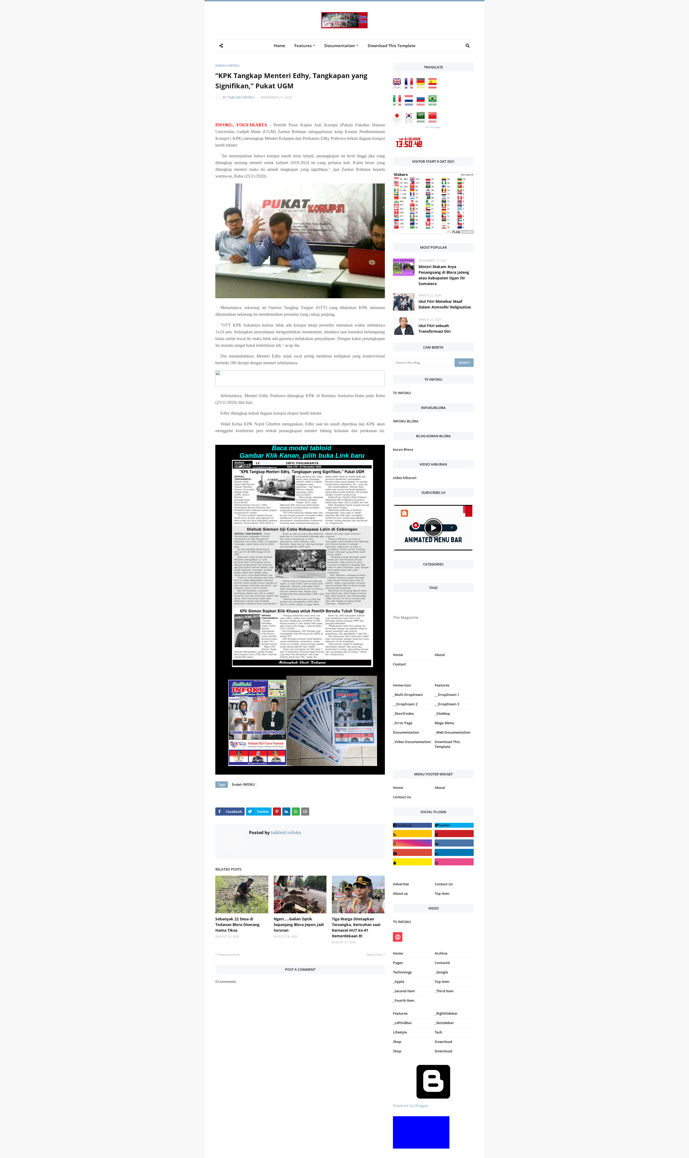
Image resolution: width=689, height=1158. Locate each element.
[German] (422, 87)
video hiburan (404, 477)
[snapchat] (412, 861)
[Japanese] (398, 121)
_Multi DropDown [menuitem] (408, 694)
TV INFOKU (402, 392)
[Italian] (398, 104)
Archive (441, 953)
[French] (410, 87)
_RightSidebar (446, 1013)
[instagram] (412, 760)
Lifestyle (400, 1032)
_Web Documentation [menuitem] (452, 732)
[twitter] (454, 825)
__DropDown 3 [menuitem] (447, 704)
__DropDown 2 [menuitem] (405, 704)
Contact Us (402, 797)
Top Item (442, 893)
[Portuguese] (433, 104)
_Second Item (404, 991)
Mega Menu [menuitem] (444, 722)
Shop (397, 1041)
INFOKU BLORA (406, 421)
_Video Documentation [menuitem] (412, 741)
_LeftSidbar (402, 1022)
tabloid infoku (240, 97)
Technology (402, 972)
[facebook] (412, 825)
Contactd (442, 962)
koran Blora (403, 449)
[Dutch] (410, 104)
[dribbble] (454, 861)
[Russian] (422, 104)
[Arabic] (422, 121)
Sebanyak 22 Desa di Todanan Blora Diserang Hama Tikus (237, 924)
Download (443, 1041)
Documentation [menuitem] (339, 45)
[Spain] (433, 87)
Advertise (401, 884)
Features (400, 1013)
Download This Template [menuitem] (392, 45)
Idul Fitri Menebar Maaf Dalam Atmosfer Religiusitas (445, 304)
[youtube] (412, 852)
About (440, 654)
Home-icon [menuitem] (402, 685)
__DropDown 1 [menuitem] (447, 694)
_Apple (398, 981)
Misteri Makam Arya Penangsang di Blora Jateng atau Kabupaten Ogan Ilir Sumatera (444, 275)
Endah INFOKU (227, 65)
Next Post (374, 954)
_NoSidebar (444, 1022)
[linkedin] (454, 852)
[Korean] (410, 121)
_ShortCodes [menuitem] (403, 713)
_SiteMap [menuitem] (442, 713)
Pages (398, 962)
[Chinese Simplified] (433, 121)
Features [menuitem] (303, 45)
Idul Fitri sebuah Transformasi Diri (435, 328)
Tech (438, 1032)
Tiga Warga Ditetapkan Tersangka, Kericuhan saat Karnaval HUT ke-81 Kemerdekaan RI (356, 927)
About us (400, 893)
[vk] (454, 843)
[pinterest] (454, 760)
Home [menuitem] (279, 45)
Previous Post (229, 954)
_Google (441, 972)
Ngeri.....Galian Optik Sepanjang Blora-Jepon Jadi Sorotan (299, 924)
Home (398, 654)
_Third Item (444, 991)
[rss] (412, 833)
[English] (398, 87)
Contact (399, 664)
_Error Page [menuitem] (402, 722)
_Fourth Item (403, 1000)
